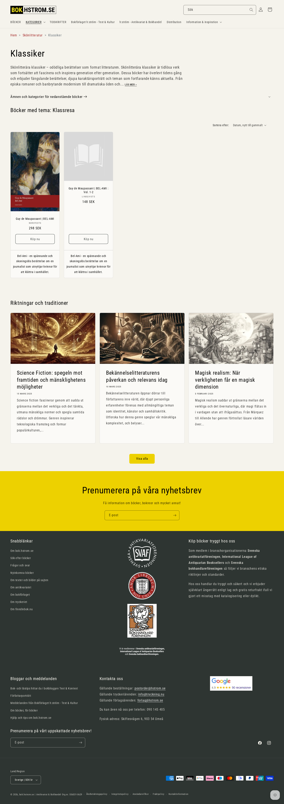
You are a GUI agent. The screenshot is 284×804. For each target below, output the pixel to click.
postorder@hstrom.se (150, 688)
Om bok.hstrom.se (22, 550)
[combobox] (220, 10)
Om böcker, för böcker (24, 710)
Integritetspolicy (119, 794)
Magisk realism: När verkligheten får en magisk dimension (225, 380)
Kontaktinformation (179, 794)
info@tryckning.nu (151, 694)
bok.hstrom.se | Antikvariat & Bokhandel (40, 794)
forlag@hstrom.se (150, 700)
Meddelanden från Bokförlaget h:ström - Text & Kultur (44, 703)
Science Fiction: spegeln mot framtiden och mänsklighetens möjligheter (51, 380)
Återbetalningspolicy (96, 794)
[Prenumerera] (174, 515)
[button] (35, 22)
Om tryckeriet (18, 602)
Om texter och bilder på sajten (29, 580)
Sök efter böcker (20, 558)
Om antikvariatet (20, 587)
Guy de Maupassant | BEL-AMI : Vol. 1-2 (89, 190)
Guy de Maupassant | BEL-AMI (35, 218)
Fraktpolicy (158, 794)
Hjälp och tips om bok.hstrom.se (31, 717)
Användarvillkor (141, 794)
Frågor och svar (20, 565)
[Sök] (251, 9)
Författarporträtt (20, 695)
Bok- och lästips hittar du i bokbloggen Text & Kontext (44, 688)
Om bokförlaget (20, 594)
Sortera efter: (221, 125)
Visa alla (142, 459)
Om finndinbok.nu (21, 609)
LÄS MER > (131, 84)
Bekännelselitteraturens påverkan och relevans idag (137, 376)
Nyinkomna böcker (22, 572)
